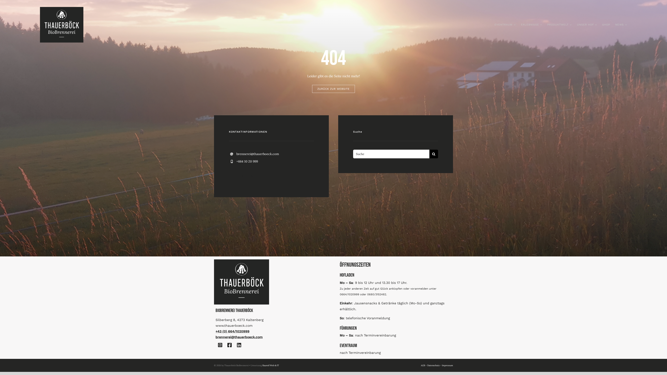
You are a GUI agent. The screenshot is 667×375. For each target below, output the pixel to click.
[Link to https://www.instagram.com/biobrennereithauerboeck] (220, 345)
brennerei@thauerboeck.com (257, 154)
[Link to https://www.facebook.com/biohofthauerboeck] (229, 345)
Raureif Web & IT (270, 365)
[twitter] (252, 176)
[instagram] (242, 176)
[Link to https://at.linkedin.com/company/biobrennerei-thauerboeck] (239, 345)
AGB (423, 365)
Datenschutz (433, 365)
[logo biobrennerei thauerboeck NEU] (61, 8)
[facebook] (233, 176)
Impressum (447, 365)
